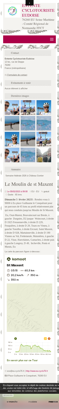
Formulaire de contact (17, 75)
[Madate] (33, 402)
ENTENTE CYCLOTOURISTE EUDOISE (38, 10)
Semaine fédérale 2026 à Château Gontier (25, 175)
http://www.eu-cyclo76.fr (37, 371)
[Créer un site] (12, 402)
